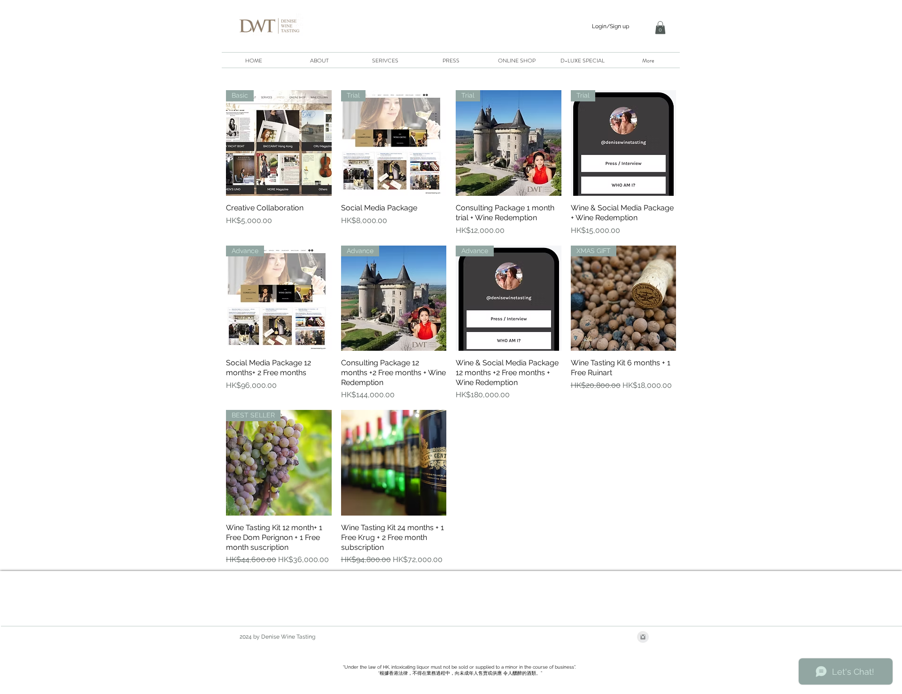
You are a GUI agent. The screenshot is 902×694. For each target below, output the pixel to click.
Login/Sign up (610, 26)
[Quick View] (394, 463)
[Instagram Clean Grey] (643, 637)
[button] (660, 27)
